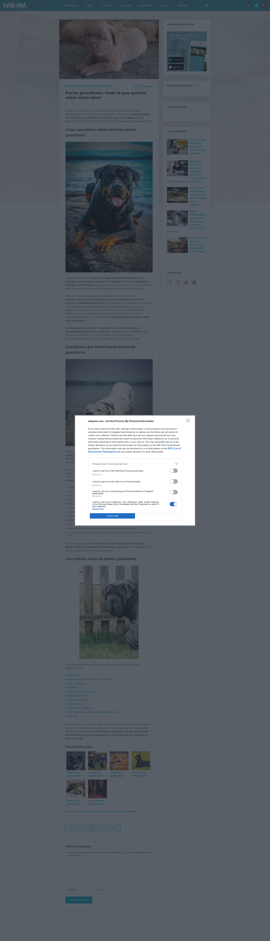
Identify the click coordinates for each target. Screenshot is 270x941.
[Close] (189, 421)
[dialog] (135, 470)
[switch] (174, 471)
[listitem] (135, 463)
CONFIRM (112, 516)
